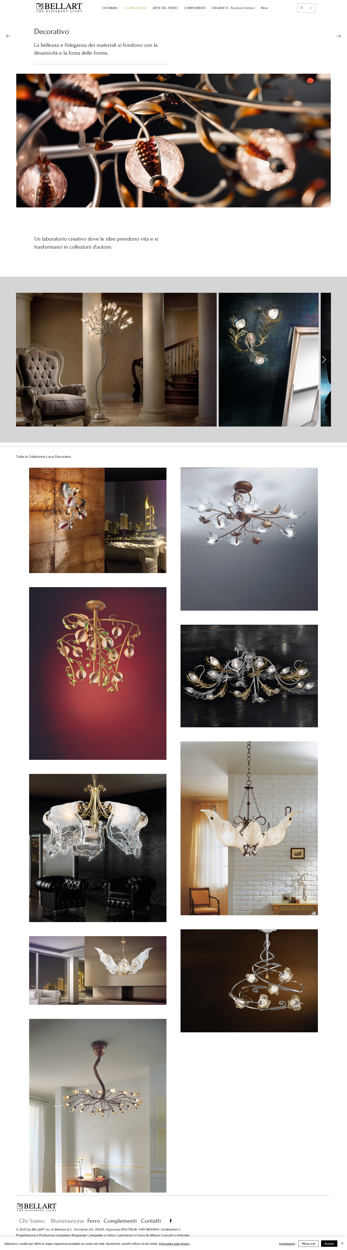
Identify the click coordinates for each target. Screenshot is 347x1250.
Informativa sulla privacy (174, 1244)
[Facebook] (170, 1220)
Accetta (329, 1244)
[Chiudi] (342, 1243)
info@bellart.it (170, 1229)
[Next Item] (324, 360)
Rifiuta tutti (308, 1244)
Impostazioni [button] (287, 1244)
